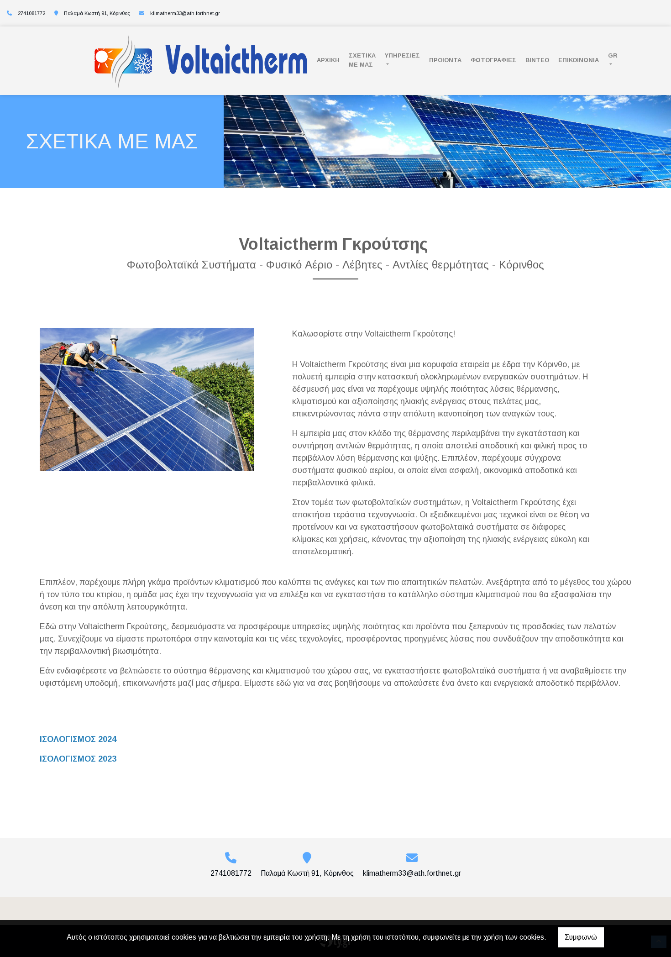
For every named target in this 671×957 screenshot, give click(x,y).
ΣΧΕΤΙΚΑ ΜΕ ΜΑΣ (362, 60)
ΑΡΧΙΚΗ (328, 60)
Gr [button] (613, 55)
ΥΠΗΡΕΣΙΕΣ (402, 55)
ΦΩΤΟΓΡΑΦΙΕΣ (493, 60)
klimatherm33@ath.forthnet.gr (185, 13)
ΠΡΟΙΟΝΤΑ (445, 60)
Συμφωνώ (581, 937)
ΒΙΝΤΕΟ (537, 60)
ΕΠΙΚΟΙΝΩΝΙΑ (578, 60)
